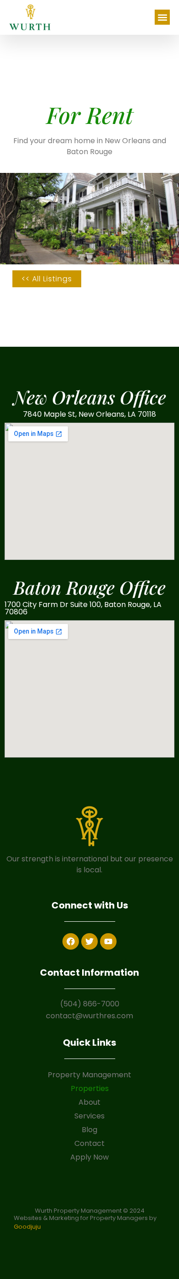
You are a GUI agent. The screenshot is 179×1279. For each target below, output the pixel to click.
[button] (162, 17)
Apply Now (89, 1157)
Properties (90, 1088)
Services (89, 1116)
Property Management (89, 1075)
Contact (89, 1143)
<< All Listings (47, 279)
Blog (89, 1129)
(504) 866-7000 (89, 1004)
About (89, 1102)
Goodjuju (27, 1226)
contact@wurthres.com (89, 1015)
